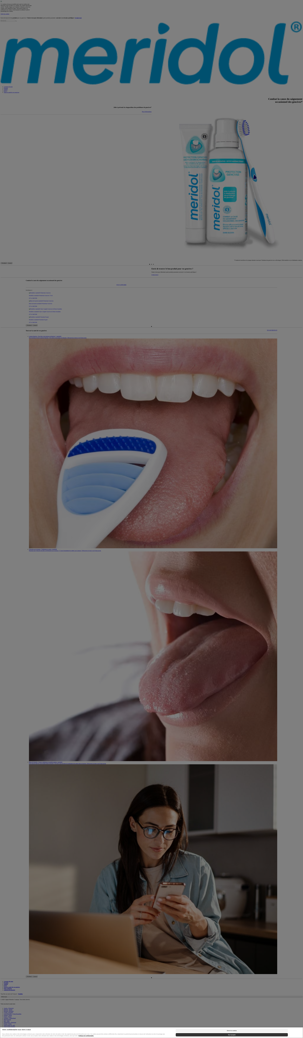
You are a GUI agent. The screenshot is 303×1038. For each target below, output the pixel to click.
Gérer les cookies (232, 1030)
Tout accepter (232, 1034)
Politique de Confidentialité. (86, 1035)
